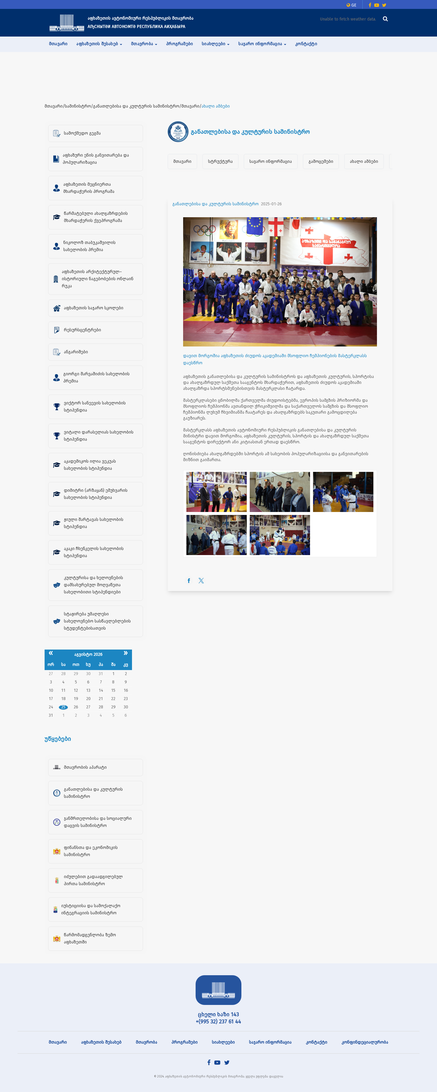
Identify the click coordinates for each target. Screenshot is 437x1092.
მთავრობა (146, 1042)
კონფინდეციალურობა (365, 1042)
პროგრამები (179, 43)
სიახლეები (223, 1042)
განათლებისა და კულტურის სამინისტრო (215, 204)
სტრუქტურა (220, 161)
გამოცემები (321, 161)
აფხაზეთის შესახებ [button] (97, 43)
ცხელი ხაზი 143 (218, 1014)
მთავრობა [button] (142, 43)
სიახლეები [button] (214, 43)
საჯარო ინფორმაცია (270, 161)
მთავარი (58, 43)
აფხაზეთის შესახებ (101, 1042)
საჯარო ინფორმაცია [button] (260, 43)
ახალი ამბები (364, 161)
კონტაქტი (306, 43)
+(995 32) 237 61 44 (218, 1021)
